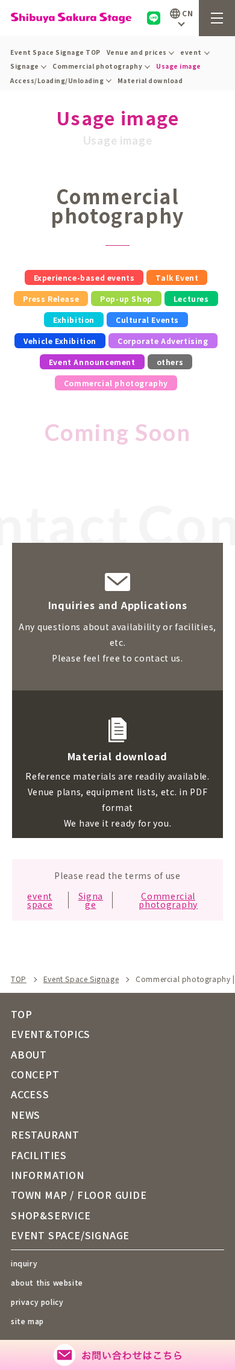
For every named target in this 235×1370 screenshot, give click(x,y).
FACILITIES (39, 1155)
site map (27, 1321)
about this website (47, 1282)
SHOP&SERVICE (51, 1215)
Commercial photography (97, 65)
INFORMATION (47, 1175)
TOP (19, 979)
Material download (150, 80)
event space (40, 900)
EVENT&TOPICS (50, 1034)
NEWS (25, 1114)
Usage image (178, 65)
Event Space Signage (81, 979)
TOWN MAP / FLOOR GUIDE (79, 1194)
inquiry (24, 1263)
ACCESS (30, 1094)
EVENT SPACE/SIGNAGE (70, 1235)
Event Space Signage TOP (55, 52)
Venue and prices (137, 52)
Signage (24, 65)
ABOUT (29, 1054)
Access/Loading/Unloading (57, 80)
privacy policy (37, 1301)
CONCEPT (35, 1074)
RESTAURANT (45, 1134)
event (191, 52)
